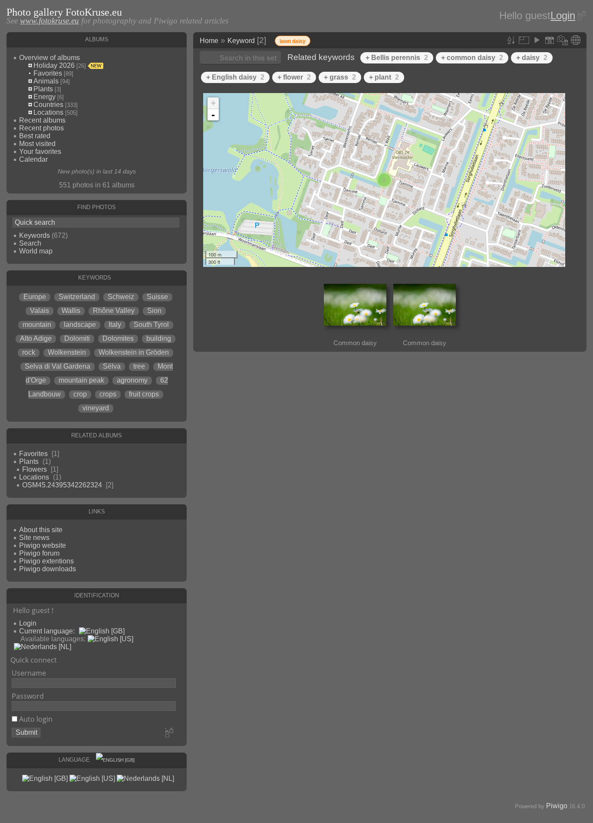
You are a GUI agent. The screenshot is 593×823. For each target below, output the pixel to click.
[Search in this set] (496, 39)
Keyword (241, 40)
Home (209, 40)
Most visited (37, 143)
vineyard (95, 408)
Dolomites (118, 338)
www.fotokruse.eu (49, 20)
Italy (115, 324)
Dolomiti (77, 338)
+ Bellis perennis (397, 57)
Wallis (71, 310)
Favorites (47, 73)
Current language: (47, 631)
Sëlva (112, 366)
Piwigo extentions (46, 561)
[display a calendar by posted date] (549, 40)
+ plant (384, 77)
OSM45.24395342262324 (62, 485)
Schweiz (121, 296)
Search (30, 243)
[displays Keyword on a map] (575, 40)
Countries (48, 104)
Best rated (34, 136)
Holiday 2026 (54, 65)
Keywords (34, 235)
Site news (34, 537)
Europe (34, 296)
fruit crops (144, 394)
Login (562, 15)
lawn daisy (293, 41)
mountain (37, 324)
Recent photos (41, 128)
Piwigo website (42, 545)
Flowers (34, 469)
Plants (43, 89)
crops (107, 394)
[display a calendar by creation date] (562, 40)
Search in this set (248, 58)
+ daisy (531, 57)
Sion (154, 310)
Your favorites (40, 151)
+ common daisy (472, 57)
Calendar (33, 159)
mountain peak (81, 380)
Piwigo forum (39, 553)
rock (28, 352)
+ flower (294, 77)
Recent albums (42, 120)
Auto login (35, 719)
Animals (46, 81)
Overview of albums (49, 57)
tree (139, 366)
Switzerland (77, 296)
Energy (44, 96)
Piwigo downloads (47, 569)
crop (80, 394)
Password (28, 696)
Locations (48, 112)
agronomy (132, 380)
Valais (39, 310)
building (158, 338)
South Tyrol (151, 324)
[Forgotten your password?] (580, 16)
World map (36, 251)
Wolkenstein (67, 352)
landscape (80, 324)
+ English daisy (235, 77)
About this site (41, 529)
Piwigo (556, 806)
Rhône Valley (114, 310)
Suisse (157, 296)
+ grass (340, 77)
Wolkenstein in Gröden (134, 352)
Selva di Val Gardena (57, 366)
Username (29, 673)
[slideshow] (536, 40)
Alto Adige (36, 338)
